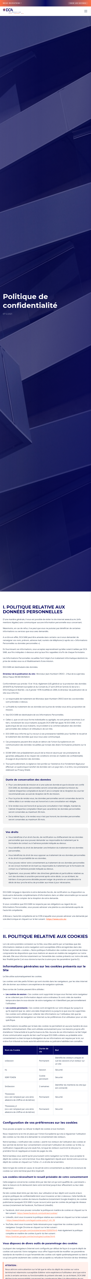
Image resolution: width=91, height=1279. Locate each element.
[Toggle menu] (85, 11)
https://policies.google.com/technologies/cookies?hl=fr (30, 1236)
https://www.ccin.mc (56, 919)
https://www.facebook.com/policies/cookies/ (37, 1213)
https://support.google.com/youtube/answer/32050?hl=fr (31, 1230)
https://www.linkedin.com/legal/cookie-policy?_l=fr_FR (31, 1220)
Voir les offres (78, 3)
